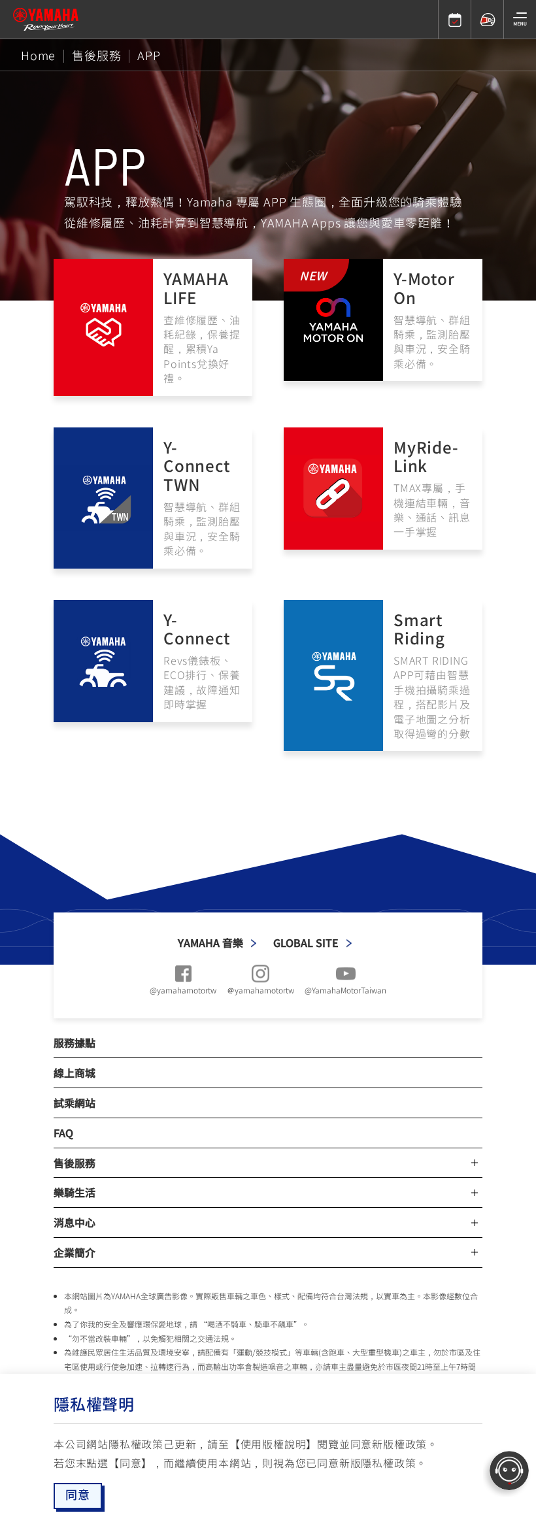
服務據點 (74, 1042)
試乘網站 (74, 1102)
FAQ (63, 1132)
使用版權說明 (274, 1444)
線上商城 (74, 1072)
